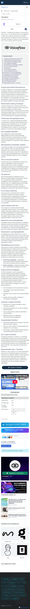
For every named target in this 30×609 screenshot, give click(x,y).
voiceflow (4, 419)
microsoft (5, 586)
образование (6, 598)
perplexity (21, 586)
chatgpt (14, 579)
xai (3, 589)
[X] (9, 437)
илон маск (14, 595)
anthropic (6, 579)
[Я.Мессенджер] (3, 437)
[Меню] (27, 7)
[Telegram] (7, 437)
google (12, 582)
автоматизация (11, 589)
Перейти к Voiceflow (16, 367)
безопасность (21, 589)
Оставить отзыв (6, 446)
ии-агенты (6, 595)
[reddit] (11, 437)
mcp (24, 582)
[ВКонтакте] (5, 437)
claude (22, 579)
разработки (15, 598)
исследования (22, 595)
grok (18, 582)
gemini (4, 582)
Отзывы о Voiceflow (8, 442)
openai (13, 586)
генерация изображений (19, 592)
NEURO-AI (3, 605)
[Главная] (1, 10)
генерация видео (7, 592)
